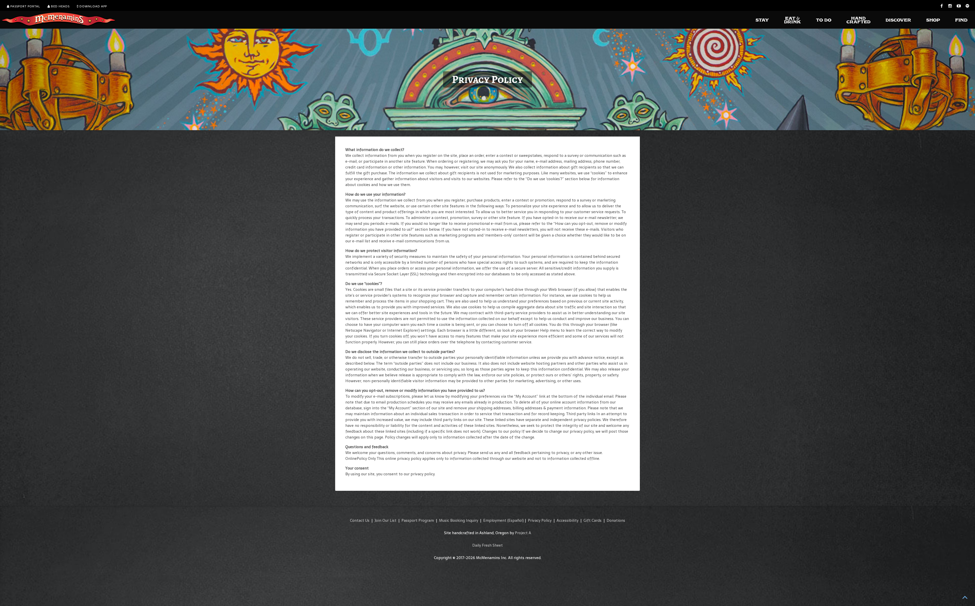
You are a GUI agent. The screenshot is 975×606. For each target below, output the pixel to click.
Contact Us (359, 520)
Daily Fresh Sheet (487, 545)
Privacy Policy (539, 520)
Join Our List (385, 520)
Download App (92, 6)
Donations (616, 520)
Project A (523, 533)
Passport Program (417, 520)
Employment (494, 520)
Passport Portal (24, 6)
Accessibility (567, 520)
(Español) (515, 520)
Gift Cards (592, 520)
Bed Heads (60, 6)
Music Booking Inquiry (458, 520)
